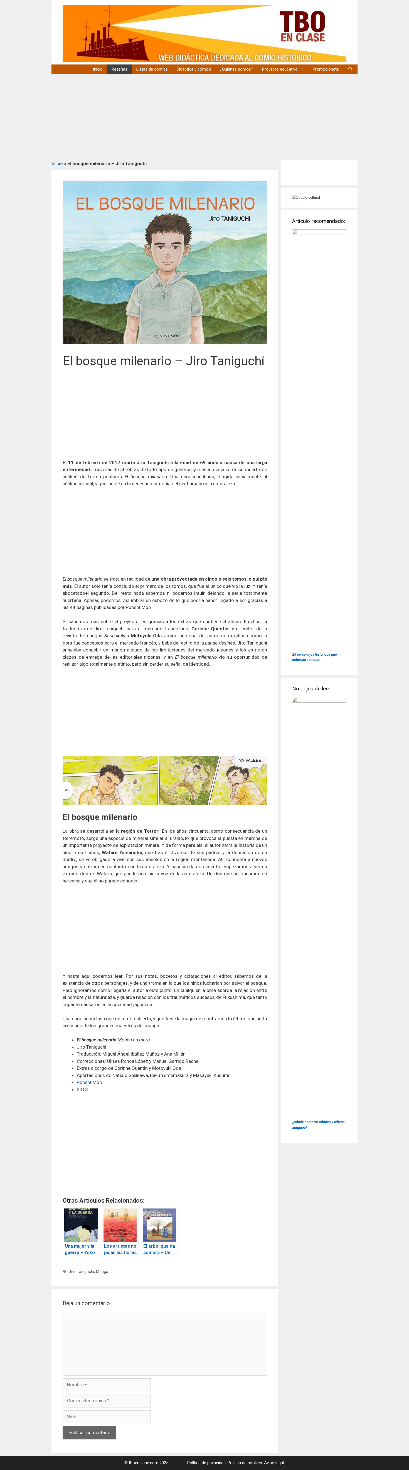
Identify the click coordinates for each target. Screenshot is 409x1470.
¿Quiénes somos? (236, 69)
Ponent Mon (89, 1082)
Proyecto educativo (280, 69)
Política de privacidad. (206, 1462)
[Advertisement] (204, 116)
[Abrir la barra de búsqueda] (350, 69)
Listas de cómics (152, 69)
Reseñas (119, 69)
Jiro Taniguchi (81, 1271)
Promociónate (326, 69)
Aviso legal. (274, 1462)
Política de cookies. (245, 1462)
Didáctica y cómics (194, 69)
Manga (102, 1271)
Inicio (98, 69)
